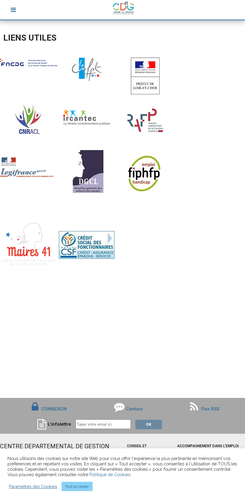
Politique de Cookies (109, 474)
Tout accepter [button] (77, 486)
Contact (134, 409)
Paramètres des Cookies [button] (33, 486)
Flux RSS (209, 409)
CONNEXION (54, 409)
